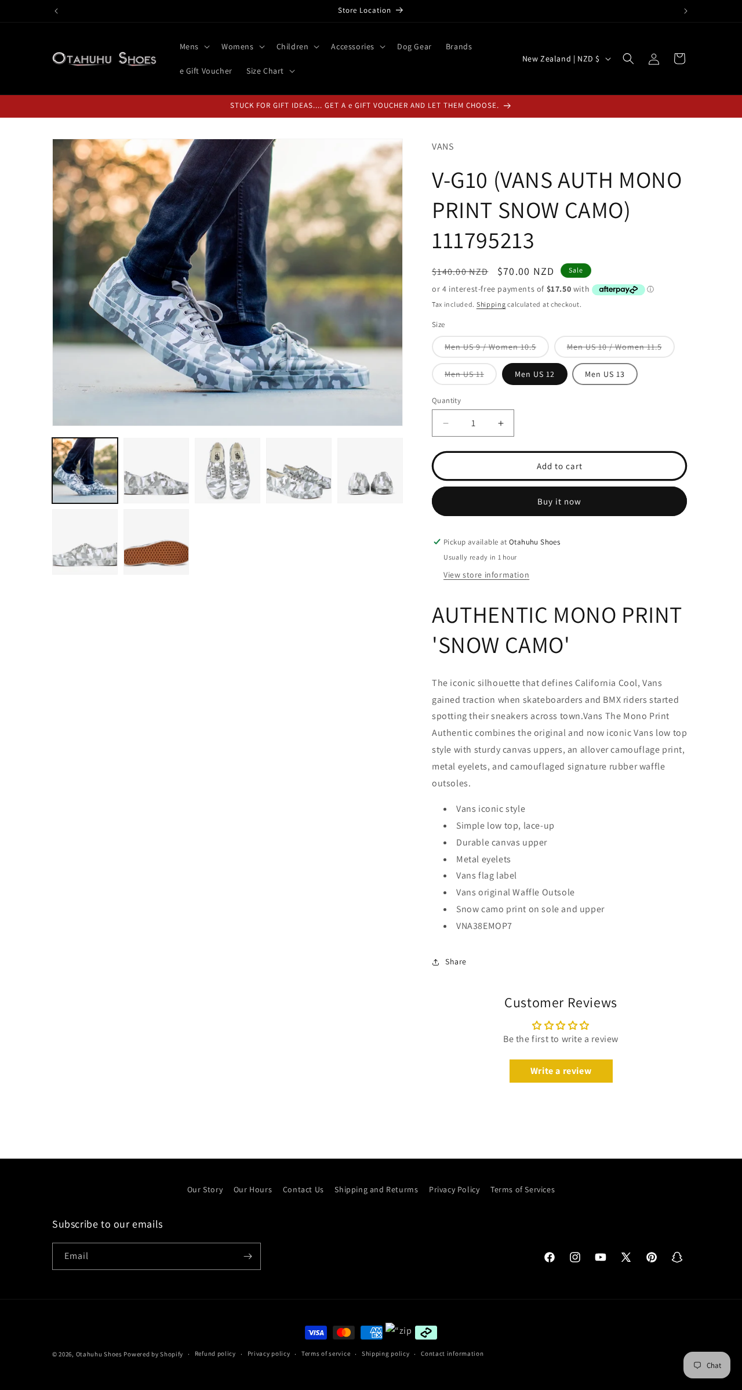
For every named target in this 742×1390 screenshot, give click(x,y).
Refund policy (215, 1353)
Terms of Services (522, 1189)
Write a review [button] (560, 1071)
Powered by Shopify (153, 1354)
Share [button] (456, 961)
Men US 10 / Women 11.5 (621, 349)
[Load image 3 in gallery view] (227, 470)
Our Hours (253, 1189)
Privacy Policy (454, 1189)
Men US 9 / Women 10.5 (497, 349)
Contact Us (303, 1189)
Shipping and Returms (376, 1189)
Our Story (205, 1189)
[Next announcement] (686, 11)
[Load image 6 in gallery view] (85, 542)
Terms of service (325, 1353)
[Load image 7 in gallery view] (156, 542)
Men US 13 (605, 374)
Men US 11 (471, 376)
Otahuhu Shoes (99, 1354)
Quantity (446, 400)
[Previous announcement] (56, 11)
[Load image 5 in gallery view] (370, 470)
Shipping (491, 304)
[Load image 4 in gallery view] (299, 470)
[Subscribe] (247, 1256)
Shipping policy (386, 1353)
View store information (486, 574)
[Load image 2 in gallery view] (156, 470)
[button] (193, 46)
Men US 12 (535, 374)
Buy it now (559, 501)
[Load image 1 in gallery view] (85, 470)
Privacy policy (269, 1353)
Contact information (452, 1353)
